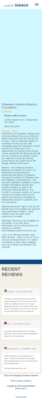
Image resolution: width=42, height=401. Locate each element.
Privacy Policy (21, 397)
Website (6, 131)
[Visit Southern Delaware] (21, 381)
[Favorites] (17, 107)
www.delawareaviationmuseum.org (19, 230)
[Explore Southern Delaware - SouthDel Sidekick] (16, 4)
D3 (26, 388)
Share (14, 131)
